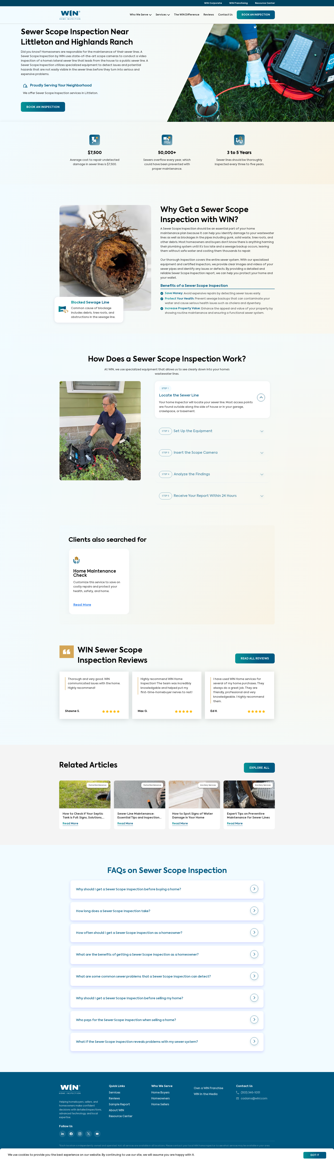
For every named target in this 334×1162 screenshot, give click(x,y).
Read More (82, 604)
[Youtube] (97, 1134)
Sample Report (119, 1104)
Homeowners (160, 1098)
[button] (167, 889)
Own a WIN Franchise (208, 1088)
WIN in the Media (205, 1094)
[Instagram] (80, 1134)
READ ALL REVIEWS (255, 658)
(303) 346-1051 (250, 1092)
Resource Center (265, 3)
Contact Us (225, 15)
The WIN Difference (186, 15)
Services (161, 15)
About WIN (116, 1110)
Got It (314, 1155)
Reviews (209, 15)
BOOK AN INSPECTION (42, 107)
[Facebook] (71, 1134)
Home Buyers (160, 1092)
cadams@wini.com (254, 1098)
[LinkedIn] (62, 1134)
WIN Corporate (213, 3)
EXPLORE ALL (259, 768)
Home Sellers (160, 1104)
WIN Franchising (238, 3)
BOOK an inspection (256, 15)
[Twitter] (88, 1134)
